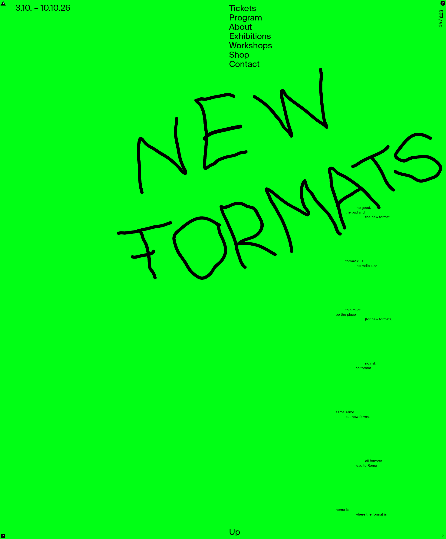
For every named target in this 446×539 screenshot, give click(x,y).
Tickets (242, 9)
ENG (441, 14)
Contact (244, 64)
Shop (239, 55)
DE (441, 24)
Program (245, 18)
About (240, 27)
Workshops (250, 46)
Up (234, 532)
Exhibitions (250, 37)
